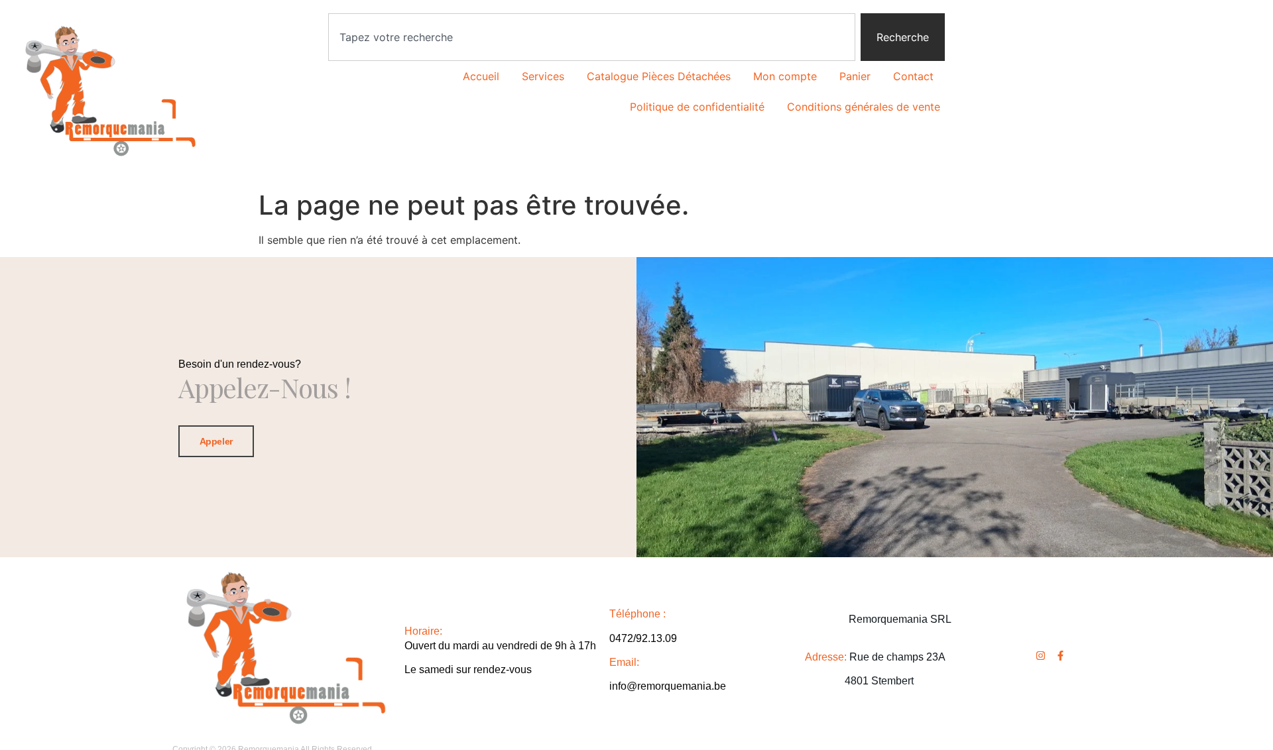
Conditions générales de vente (863, 106)
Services (543, 76)
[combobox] (591, 37)
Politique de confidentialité (697, 106)
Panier (855, 76)
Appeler (216, 441)
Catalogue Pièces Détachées (659, 76)
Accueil (481, 76)
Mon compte (785, 76)
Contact (913, 76)
